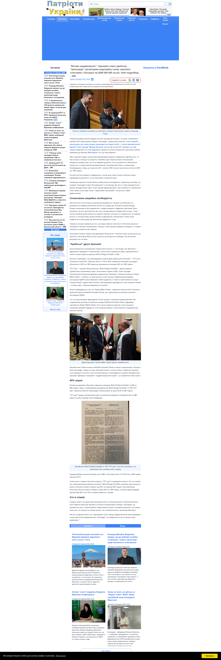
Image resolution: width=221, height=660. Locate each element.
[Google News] (129, 80)
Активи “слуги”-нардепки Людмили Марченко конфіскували (54, 125)
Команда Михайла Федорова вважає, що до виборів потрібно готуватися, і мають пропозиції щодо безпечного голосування (54, 91)
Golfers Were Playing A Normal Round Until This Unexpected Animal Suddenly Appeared (116, 11)
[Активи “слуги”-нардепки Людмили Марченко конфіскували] (55, 293)
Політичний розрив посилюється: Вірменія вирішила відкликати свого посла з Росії (54, 79)
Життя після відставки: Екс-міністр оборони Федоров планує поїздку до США (54, 146)
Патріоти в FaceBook (155, 67)
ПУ (120, 147)
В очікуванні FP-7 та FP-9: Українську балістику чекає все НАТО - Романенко (55, 116)
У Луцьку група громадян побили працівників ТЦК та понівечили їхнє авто (52, 156)
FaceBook (88, 526)
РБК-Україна (93, 152)
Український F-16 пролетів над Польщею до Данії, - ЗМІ (55, 165)
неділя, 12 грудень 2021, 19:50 (80, 79)
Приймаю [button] (210, 656)
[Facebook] (137, 80)
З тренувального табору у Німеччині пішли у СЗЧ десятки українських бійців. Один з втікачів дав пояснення (55, 105)
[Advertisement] (110, 44)
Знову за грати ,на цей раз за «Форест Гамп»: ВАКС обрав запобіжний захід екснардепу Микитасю (55, 135)
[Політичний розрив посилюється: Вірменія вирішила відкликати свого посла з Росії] (55, 244)
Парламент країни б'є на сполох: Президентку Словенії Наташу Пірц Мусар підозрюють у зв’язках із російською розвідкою (55, 211)
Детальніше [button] (61, 656)
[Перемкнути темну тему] (169, 4)
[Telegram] (133, 80)
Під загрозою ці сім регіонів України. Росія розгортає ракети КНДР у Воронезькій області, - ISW (55, 223)
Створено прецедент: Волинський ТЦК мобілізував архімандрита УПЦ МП (55, 184)
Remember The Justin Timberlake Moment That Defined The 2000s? (158, 11)
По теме (55, 235)
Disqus (122, 526)
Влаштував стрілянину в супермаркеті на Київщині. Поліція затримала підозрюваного (55, 174)
